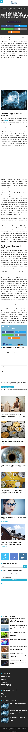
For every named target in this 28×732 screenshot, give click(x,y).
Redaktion (3, 679)
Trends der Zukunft (5, 676)
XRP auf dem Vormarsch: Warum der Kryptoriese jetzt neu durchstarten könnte (12, 440)
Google (6, 120)
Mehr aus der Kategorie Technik (13, 393)
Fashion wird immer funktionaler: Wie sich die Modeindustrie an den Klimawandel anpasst (13, 415)
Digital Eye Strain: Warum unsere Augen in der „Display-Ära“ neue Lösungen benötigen (13, 466)
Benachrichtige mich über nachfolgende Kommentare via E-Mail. (14, 389)
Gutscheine (3, 696)
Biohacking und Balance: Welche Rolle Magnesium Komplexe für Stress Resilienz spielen (12, 492)
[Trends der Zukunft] (14, 2)
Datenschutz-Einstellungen (7, 685)
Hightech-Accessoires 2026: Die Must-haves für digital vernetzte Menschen (13, 518)
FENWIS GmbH (16, 189)
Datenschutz (4, 682)
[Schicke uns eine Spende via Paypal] (7, 344)
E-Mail (2, 371)
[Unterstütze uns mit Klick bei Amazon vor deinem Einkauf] (20, 344)
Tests (2, 693)
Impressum (3, 681)
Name (2, 366)
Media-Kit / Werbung (6, 684)
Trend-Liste (3, 695)
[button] (7, 26)
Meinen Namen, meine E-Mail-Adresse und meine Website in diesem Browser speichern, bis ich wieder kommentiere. (14, 383)
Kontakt (3, 678)
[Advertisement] (14, 74)
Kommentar (3, 354)
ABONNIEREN (14, 579)
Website (2, 375)
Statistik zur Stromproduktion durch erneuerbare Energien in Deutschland (11, 543)
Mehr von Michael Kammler (13, 391)
